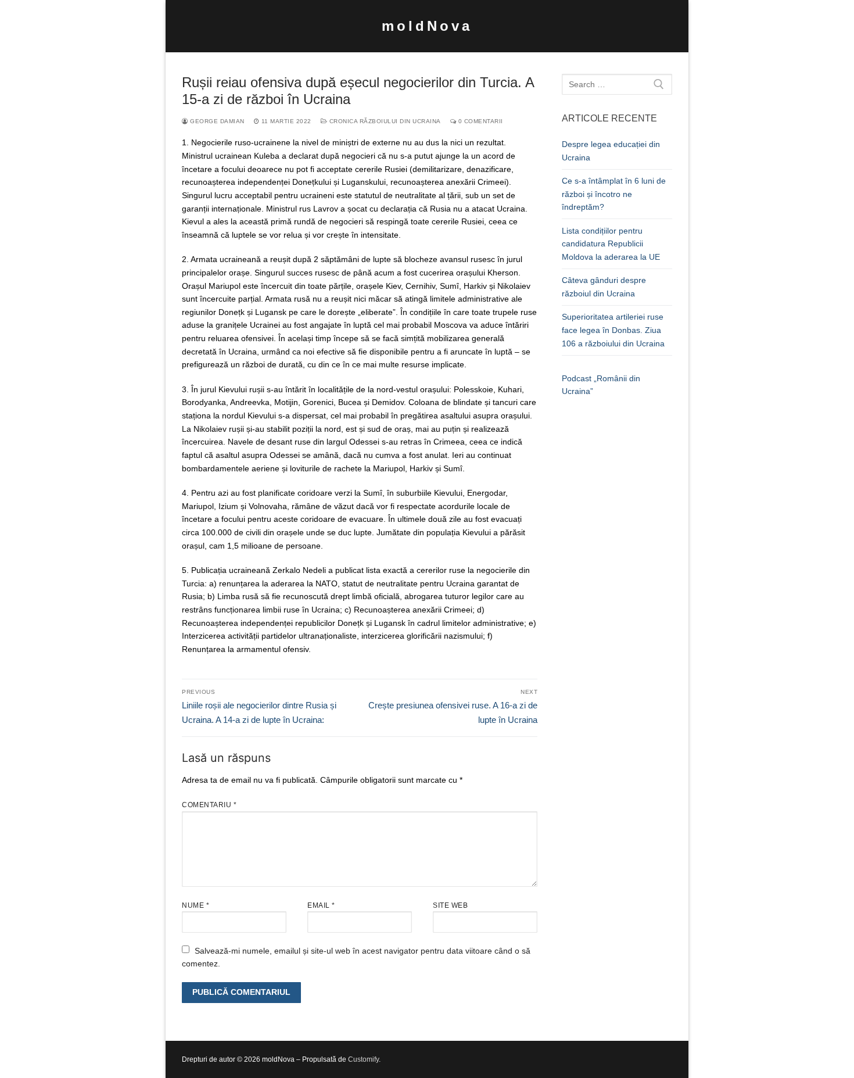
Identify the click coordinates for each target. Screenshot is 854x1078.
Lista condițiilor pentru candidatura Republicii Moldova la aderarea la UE (611, 244)
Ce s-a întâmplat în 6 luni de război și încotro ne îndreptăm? (614, 194)
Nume (195, 905)
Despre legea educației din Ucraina (611, 150)
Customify (363, 1059)
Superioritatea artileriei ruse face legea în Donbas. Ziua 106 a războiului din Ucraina (613, 330)
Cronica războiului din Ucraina (384, 121)
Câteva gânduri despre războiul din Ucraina (604, 286)
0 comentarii (479, 121)
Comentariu (209, 805)
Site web (450, 905)
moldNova (427, 26)
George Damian (216, 121)
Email (321, 905)
